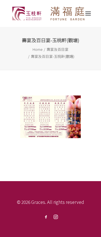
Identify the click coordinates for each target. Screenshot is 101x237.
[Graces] (49, 13)
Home (37, 49)
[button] (88, 13)
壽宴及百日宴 (57, 49)
